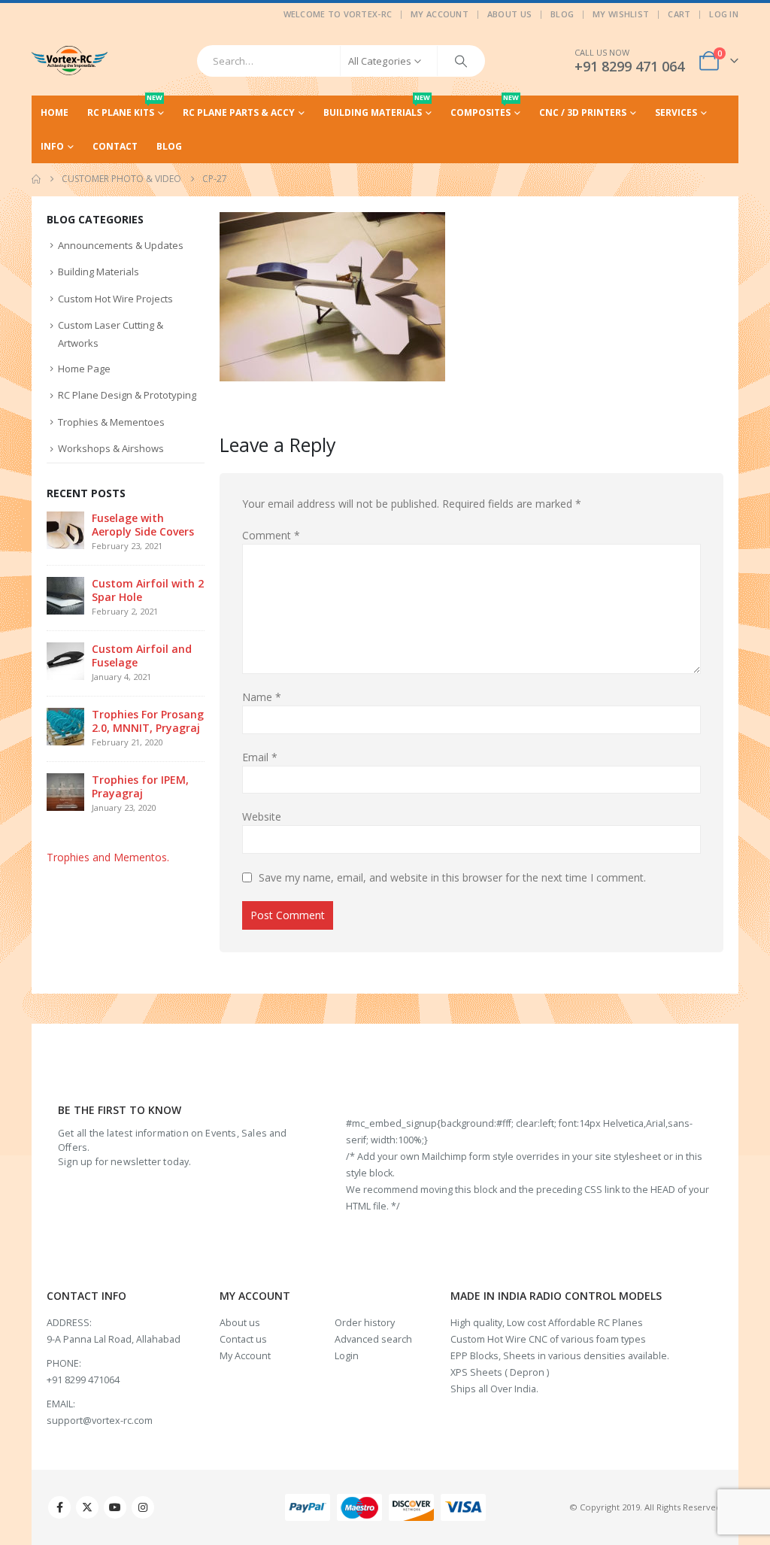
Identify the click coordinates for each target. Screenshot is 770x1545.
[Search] (461, 61)
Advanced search (373, 1339)
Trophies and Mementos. (108, 857)
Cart (679, 14)
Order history (365, 1322)
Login (347, 1355)
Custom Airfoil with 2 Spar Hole (148, 590)
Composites (484, 107)
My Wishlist (621, 14)
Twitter (87, 1507)
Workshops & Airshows (111, 448)
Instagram (143, 1507)
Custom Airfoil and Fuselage (142, 655)
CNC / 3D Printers (582, 112)
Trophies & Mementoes (111, 422)
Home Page (84, 368)
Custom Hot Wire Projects (115, 298)
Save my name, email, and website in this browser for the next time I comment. (452, 877)
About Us (509, 14)
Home (54, 112)
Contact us (243, 1339)
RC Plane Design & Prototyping (127, 395)
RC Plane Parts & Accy (239, 112)
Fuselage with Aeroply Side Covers (143, 525)
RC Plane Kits (124, 107)
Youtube (115, 1507)
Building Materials (376, 107)
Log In (723, 14)
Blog (562, 14)
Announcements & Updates (120, 245)
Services (676, 112)
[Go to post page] (65, 529)
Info (52, 146)
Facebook (59, 1507)
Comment (271, 535)
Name (261, 697)
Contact (115, 146)
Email (259, 757)
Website (261, 816)
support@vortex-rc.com (100, 1420)
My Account (439, 14)
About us (240, 1322)
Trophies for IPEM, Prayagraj (140, 786)
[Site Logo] (70, 60)
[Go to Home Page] (36, 179)
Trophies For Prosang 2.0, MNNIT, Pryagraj (148, 721)
